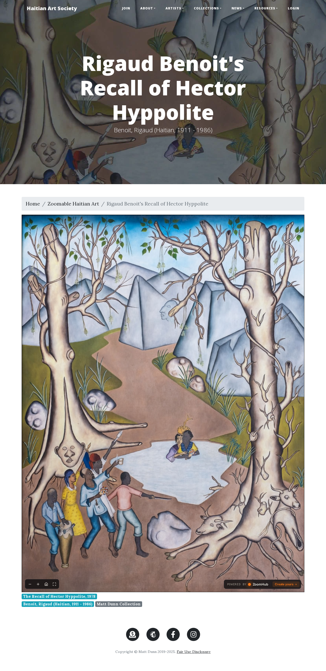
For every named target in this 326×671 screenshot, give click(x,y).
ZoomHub (260, 584)
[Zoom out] (30, 584)
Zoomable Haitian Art (73, 203)
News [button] (237, 8)
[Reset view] (46, 584)
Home (33, 203)
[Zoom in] (38, 584)
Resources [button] (264, 8)
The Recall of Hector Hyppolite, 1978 (59, 596)
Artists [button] (173, 8)
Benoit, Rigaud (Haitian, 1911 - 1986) (57, 604)
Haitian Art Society (52, 8)
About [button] (146, 8)
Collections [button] (206, 8)
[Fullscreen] (54, 584)
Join (126, 8)
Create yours (284, 584)
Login (293, 8)
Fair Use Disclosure (194, 651)
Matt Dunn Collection (119, 604)
